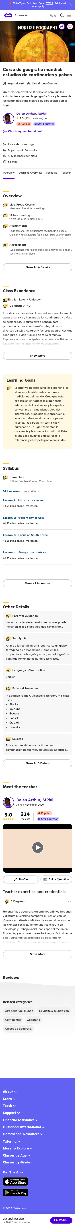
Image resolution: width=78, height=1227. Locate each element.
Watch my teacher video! (25, 131)
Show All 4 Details (38, 267)
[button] (37, 901)
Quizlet (14, 722)
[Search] (62, 15)
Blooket (14, 704)
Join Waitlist (61, 1220)
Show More (37, 355)
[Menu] (69, 15)
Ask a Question (59, 879)
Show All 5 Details (38, 763)
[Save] (70, 26)
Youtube (14, 709)
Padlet (13, 718)
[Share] (62, 26)
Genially (14, 727)
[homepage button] (8, 15)
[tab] (9, 172)
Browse (19, 15)
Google (14, 713)
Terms (34, 6)
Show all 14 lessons (38, 583)
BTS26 (49, 3)
